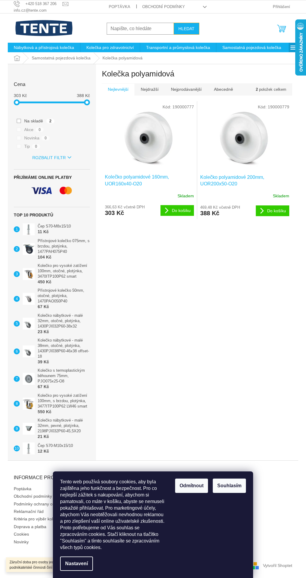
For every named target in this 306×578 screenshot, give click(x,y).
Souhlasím (229, 485)
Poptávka (119, 6)
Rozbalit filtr (49, 157)
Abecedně (223, 89)
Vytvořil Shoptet (277, 565)
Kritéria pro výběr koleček (38, 518)
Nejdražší (150, 89)
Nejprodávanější (186, 89)
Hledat (186, 28)
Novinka (35, 138)
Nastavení (76, 563)
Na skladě (37, 121)
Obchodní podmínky (163, 6)
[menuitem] (44, 47)
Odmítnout (192, 485)
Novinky (21, 541)
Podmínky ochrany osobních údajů (46, 504)
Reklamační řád (29, 511)
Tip (30, 146)
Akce (32, 129)
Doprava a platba (30, 526)
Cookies (21, 534)
